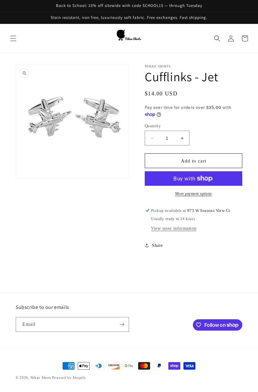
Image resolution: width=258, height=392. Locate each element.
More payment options (193, 193)
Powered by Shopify (69, 377)
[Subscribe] (122, 324)
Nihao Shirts (41, 377)
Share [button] (157, 245)
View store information (173, 228)
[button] (13, 38)
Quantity (153, 125)
